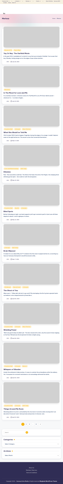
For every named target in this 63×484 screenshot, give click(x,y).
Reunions (7, 89)
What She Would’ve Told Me (15, 132)
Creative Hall (8, 129)
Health (17, 208)
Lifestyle (17, 129)
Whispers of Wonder (12, 369)
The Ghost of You (11, 290)
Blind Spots (8, 211)
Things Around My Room (13, 409)
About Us (31, 468)
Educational (16, 287)
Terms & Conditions (31, 472)
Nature (25, 366)
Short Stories (26, 129)
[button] (40, 424)
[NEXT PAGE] (40, 424)
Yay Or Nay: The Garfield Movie (17, 53)
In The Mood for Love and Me (15, 93)
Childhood (8, 287)
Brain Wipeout (9, 251)
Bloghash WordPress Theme (48, 481)
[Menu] (4, 13)
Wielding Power (10, 330)
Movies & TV (8, 50)
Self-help (23, 168)
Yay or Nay (17, 50)
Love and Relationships (11, 168)
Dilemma (7, 172)
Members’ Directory (31, 470)
